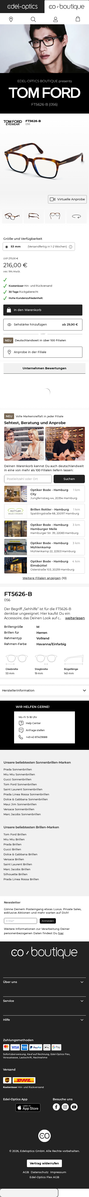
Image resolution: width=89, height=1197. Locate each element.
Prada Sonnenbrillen (18, 769)
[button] (22, 6)
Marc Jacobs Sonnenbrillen (22, 814)
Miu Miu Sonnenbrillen (19, 774)
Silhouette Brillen (16, 874)
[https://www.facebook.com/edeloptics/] (56, 1106)
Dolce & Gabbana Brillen (20, 854)
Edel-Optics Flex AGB (44, 1177)
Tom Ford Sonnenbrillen (20, 784)
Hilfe (6, 1020)
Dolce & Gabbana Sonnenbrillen (26, 799)
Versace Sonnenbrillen (19, 809)
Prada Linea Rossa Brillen (21, 879)
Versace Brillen (14, 859)
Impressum (58, 1172)
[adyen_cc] (6, 1047)
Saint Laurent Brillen (18, 864)
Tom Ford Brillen (15, 834)
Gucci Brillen (12, 849)
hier (61, 933)
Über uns (10, 982)
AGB (26, 1172)
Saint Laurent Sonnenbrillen (23, 789)
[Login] (56, 19)
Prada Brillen (13, 844)
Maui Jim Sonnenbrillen (20, 804)
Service (8, 1001)
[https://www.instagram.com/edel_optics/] (65, 1106)
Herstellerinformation (18, 690)
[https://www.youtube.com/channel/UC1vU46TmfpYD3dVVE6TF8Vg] (74, 1106)
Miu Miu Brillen (14, 839)
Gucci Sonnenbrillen (17, 779)
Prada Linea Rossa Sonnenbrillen (26, 794)
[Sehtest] (11, 19)
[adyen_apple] (47, 1047)
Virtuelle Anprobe (71, 199)
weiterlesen (75, 618)
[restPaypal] (35, 1047)
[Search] (33, 19)
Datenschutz (39, 1172)
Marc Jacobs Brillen (17, 869)
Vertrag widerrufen (44, 1163)
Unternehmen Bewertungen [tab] (44, 368)
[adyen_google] (56, 1047)
